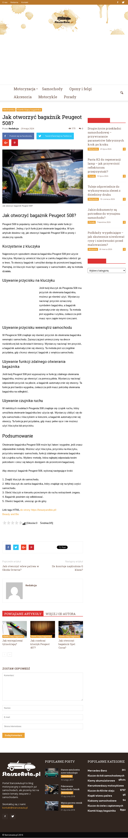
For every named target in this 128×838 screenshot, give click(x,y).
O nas (4, 2)
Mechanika (8, 109)
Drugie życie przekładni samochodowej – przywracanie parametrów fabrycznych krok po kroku (106, 136)
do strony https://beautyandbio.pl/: (38, 509)
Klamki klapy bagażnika (29, 109)
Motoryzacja (24, 88)
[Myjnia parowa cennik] (51, 806)
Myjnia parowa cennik (71, 802)
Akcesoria (23, 96)
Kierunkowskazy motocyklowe (106, 785)
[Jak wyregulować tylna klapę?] (14, 629)
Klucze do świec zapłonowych (105, 805)
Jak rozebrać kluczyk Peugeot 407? (40, 644)
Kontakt (24, 2)
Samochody (52, 88)
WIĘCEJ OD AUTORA (61, 614)
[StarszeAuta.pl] (64, 20)
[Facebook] (117, 2)
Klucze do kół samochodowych (106, 775)
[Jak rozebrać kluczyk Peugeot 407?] (42, 629)
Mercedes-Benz (97, 770)
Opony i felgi (80, 88)
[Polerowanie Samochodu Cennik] (51, 789)
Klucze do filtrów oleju (101, 790)
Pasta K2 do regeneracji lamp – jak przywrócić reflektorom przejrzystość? (104, 165)
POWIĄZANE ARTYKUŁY (23, 614)
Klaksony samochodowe (102, 800)
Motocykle (47, 96)
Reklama (14, 2)
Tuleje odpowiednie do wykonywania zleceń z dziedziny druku (104, 190)
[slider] (12, 523)
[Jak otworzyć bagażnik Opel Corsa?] (70, 629)
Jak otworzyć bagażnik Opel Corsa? (66, 644)
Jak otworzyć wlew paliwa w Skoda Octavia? (20, 568)
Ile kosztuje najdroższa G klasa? (67, 568)
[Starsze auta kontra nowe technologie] (51, 773)
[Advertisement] (64, 59)
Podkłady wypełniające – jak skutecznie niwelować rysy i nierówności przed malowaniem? (106, 239)
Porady (70, 96)
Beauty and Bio (10, 514)
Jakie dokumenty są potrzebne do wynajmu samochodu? (104, 214)
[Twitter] (123, 2)
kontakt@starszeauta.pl (15, 807)
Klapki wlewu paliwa (100, 795)
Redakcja (14, 128)
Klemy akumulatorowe (101, 780)
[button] (122, 93)
